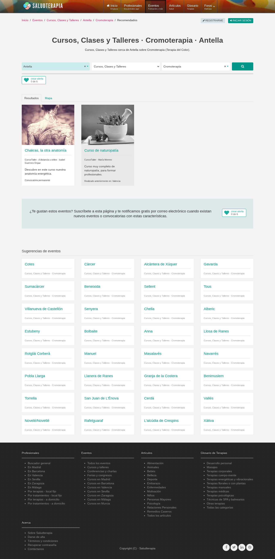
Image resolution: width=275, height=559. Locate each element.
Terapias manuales (219, 487)
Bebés (151, 471)
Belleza (151, 475)
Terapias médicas (218, 491)
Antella (87, 20)
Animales (153, 467)
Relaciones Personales (161, 507)
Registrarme (214, 20)
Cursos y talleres (98, 467)
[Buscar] (242, 66)
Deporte (152, 479)
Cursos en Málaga (99, 499)
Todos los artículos (159, 515)
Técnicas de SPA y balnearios (225, 499)
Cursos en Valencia (99, 487)
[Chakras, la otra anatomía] (48, 124)
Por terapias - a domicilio (43, 499)
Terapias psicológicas (220, 495)
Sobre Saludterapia (40, 532)
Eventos (155, 7)
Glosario (192, 7)
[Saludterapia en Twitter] (234, 547)
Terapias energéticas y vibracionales (230, 479)
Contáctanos (36, 549)
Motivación (154, 491)
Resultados (31, 98)
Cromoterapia (104, 20)
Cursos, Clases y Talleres (63, 20)
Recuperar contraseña (42, 545)
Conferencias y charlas (102, 471)
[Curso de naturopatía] (107, 124)
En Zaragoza (36, 483)
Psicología (153, 503)
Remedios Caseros (159, 511)
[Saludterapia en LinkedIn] (241, 547)
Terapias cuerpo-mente (221, 475)
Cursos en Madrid (98, 479)
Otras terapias (216, 503)
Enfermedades (156, 487)
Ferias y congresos (99, 475)
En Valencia (35, 475)
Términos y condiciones (43, 540)
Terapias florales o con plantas (226, 483)
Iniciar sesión (241, 20)
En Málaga (34, 487)
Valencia (116, 181)
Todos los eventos (98, 463)
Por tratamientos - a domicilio (46, 503)
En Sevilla (34, 479)
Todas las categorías (220, 507)
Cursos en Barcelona (100, 483)
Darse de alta (36, 536)
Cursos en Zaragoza (100, 495)
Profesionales (133, 7)
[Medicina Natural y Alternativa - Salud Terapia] (43, 5)
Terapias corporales (219, 471)
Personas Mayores (159, 499)
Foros (208, 7)
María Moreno (105, 159)
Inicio (25, 20)
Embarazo (153, 483)
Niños (150, 495)
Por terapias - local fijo (42, 491)
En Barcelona (36, 471)
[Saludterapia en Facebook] (226, 547)
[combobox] (56, 66)
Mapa (48, 98)
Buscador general (39, 463)
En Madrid (34, 467)
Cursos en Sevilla (98, 491)
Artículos (175, 7)
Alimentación (155, 463)
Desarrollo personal (219, 463)
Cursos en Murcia (98, 503)
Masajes (212, 467)
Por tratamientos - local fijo (45, 495)
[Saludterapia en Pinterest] (249, 547)
